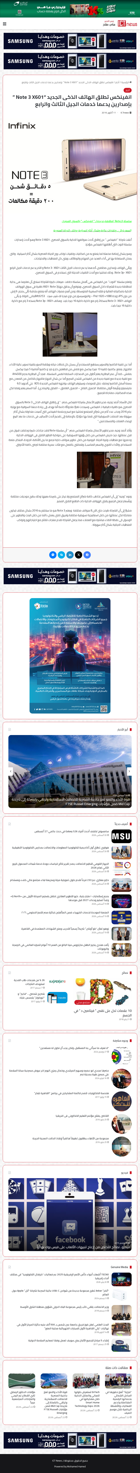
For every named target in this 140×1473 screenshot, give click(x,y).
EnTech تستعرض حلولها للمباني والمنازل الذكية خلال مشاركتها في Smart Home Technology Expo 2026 (87, 1399)
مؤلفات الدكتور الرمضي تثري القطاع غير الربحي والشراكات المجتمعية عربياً (79, 804)
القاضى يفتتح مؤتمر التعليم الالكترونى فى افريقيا (82, 1115)
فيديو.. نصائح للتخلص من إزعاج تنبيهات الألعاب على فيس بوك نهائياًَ (83, 1247)
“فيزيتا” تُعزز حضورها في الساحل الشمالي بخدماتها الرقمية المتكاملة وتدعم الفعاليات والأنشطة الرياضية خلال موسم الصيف (118, 1402)
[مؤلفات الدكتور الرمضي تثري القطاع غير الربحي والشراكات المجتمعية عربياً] (21, 1381)
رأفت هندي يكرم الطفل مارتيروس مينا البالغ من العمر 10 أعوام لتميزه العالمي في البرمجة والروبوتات (60, 947)
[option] (70, 771)
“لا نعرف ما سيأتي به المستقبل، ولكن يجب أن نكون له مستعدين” (74, 1048)
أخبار (117, 82)
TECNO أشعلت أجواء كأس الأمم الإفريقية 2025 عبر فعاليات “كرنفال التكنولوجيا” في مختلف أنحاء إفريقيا (59, 1276)
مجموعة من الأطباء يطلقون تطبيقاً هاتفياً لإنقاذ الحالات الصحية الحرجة (70, 1138)
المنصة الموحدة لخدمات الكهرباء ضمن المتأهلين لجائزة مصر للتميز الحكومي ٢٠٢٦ (65, 912)
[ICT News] (120, 23)
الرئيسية (125, 82)
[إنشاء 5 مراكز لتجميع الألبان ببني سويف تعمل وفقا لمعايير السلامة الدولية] (122, 1345)
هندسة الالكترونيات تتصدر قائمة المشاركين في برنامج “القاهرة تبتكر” (71, 1093)
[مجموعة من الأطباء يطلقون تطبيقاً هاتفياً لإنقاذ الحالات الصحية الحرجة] (122, 1147)
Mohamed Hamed (76, 1466)
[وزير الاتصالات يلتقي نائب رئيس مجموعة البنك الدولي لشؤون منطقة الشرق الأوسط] (122, 1312)
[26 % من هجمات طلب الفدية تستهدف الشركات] (57, 981)
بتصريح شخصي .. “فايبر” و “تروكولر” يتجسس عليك (31, 995)
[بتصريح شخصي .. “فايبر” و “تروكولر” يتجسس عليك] (57, 997)
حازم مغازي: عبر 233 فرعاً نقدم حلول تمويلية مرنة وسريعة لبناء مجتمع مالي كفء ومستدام (59, 880)
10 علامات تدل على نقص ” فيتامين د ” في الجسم (103, 1013)
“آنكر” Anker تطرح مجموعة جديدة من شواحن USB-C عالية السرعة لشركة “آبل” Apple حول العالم (60, 1292)
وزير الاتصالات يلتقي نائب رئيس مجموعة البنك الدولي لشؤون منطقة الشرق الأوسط (64, 1307)
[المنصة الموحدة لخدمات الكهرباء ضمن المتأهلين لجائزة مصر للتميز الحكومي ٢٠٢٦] (122, 917)
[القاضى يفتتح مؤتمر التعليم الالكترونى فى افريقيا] (122, 1124)
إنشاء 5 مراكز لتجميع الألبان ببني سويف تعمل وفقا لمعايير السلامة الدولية (68, 1340)
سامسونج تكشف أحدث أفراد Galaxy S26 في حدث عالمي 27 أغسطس (71, 831)
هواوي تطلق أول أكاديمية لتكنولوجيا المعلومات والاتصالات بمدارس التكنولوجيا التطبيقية (60, 847)
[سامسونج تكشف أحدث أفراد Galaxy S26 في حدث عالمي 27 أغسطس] (122, 836)
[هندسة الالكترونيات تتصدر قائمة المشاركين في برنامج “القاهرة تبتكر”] (122, 1101)
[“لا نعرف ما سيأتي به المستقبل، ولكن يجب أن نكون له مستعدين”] (122, 1056)
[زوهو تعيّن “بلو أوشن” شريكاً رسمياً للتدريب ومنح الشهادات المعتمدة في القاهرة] (122, 934)
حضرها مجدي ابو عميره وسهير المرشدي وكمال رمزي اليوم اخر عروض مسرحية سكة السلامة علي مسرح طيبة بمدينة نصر (59, 1072)
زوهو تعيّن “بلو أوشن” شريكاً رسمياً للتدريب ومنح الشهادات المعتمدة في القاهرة (65, 928)
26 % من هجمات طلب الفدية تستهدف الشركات (29, 982)
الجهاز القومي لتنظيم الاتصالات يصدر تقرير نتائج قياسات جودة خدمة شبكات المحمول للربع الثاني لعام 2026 (60, 865)
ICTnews (125, 113)
